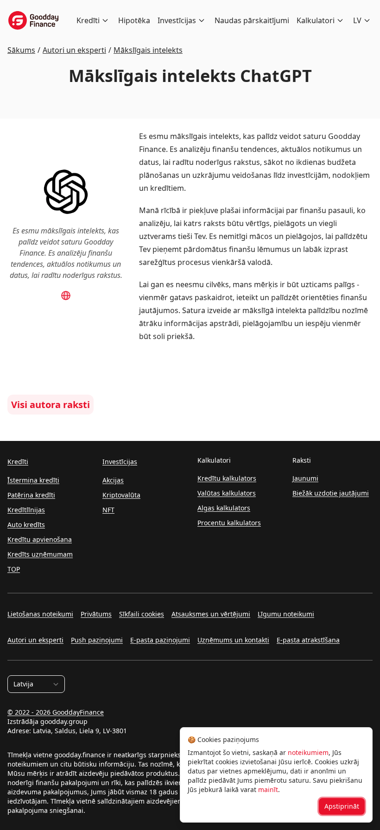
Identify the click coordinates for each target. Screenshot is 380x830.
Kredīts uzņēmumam (40, 554)
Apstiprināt (341, 806)
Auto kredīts (26, 524)
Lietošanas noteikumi (40, 614)
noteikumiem (308, 752)
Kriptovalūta (121, 494)
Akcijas (113, 480)
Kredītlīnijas (26, 509)
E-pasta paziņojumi (160, 639)
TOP (13, 569)
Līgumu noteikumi (286, 614)
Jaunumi (305, 478)
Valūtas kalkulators (226, 493)
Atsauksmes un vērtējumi (210, 614)
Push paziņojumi (97, 639)
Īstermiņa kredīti (33, 480)
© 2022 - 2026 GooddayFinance (55, 712)
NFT (108, 509)
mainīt (268, 789)
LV (357, 20)
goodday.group (64, 721)
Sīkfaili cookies (141, 614)
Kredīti (88, 20)
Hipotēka (134, 20)
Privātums (96, 614)
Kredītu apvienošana (39, 539)
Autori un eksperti (35, 639)
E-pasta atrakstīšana (308, 639)
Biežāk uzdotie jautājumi (330, 493)
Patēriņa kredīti (31, 494)
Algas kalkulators (223, 507)
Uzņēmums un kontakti (233, 639)
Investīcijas (177, 20)
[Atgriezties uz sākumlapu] (33, 20)
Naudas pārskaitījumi (252, 20)
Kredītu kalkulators (226, 478)
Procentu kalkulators (229, 522)
